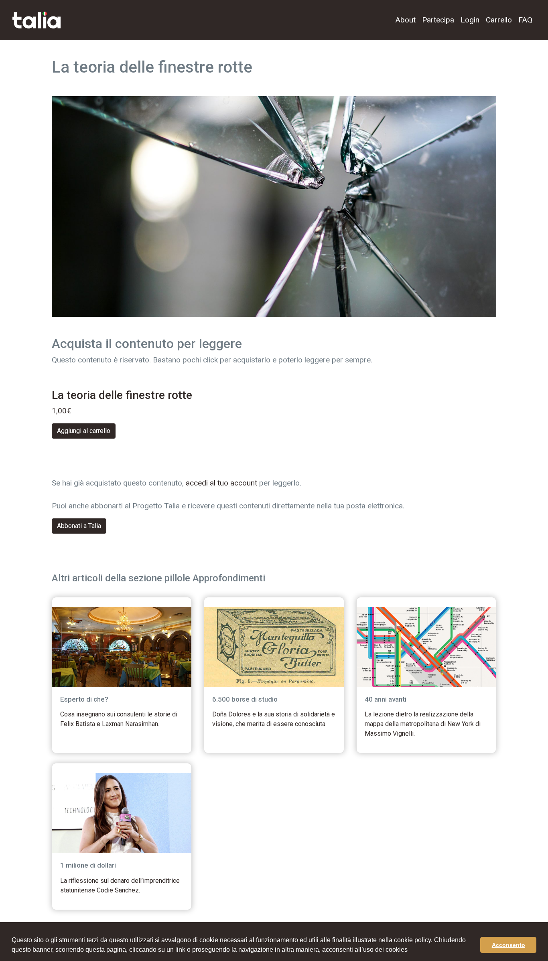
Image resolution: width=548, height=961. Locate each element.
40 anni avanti (385, 699)
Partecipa (438, 19)
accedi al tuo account (221, 483)
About (405, 19)
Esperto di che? (84, 699)
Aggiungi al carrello (83, 431)
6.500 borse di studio (245, 699)
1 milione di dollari (88, 865)
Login (470, 19)
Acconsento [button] (508, 945)
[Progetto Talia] (36, 20)
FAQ (525, 19)
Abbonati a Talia (79, 526)
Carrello (499, 19)
